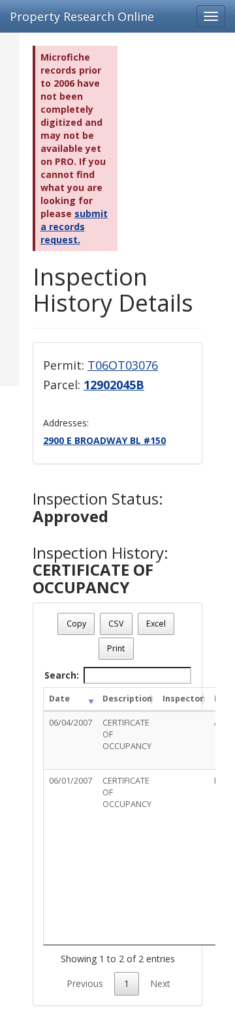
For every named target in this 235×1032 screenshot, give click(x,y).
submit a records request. (74, 226)
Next (160, 983)
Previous (85, 983)
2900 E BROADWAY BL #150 (104, 440)
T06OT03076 (122, 365)
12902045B (114, 384)
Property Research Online (82, 16)
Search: (61, 675)
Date (59, 698)
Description (127, 698)
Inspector (183, 698)
